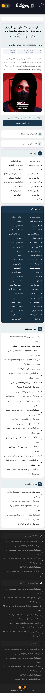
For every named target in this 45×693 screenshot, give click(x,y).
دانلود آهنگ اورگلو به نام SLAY (29, 369)
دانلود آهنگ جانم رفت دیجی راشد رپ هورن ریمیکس (24, 403)
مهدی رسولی (16, 247)
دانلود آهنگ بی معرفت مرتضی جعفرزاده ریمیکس (22, 456)
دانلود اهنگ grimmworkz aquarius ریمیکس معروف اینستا (24, 352)
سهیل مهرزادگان (15, 289)
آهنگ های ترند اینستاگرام (28, 134)
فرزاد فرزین (36, 319)
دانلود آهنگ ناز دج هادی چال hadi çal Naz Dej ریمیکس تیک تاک (23, 471)
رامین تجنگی (16, 217)
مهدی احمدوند (35, 264)
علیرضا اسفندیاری (34, 234)
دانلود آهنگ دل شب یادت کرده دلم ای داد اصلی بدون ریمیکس (23, 430)
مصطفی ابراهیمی (34, 315)
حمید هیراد (36, 238)
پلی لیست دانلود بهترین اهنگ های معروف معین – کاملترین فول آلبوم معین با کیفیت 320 (25, 625)
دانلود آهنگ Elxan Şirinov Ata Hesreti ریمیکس (23, 396)
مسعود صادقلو (35, 268)
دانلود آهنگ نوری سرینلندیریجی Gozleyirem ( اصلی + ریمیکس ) (23, 375)
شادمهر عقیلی (35, 230)
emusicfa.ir (28, 70)
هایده (19, 221)
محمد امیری (16, 298)
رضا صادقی (17, 315)
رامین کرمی (16, 306)
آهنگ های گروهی (34, 174)
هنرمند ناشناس (35, 217)
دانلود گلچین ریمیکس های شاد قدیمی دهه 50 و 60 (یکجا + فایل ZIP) (22, 634)
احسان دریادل (35, 293)
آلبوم (38, 199)
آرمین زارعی (35, 285)
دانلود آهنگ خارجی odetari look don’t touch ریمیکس (23, 339)
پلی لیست (36, 170)
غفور (19, 255)
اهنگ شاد (17, 170)
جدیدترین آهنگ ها (14, 165)
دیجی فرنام (36, 310)
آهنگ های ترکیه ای (33, 187)
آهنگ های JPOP (15, 191)
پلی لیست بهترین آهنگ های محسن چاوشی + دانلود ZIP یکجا (22, 608)
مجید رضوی (36, 225)
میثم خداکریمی (15, 285)
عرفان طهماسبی (15, 230)
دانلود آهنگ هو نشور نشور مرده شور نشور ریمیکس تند (24, 449)
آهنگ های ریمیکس (30, 144)
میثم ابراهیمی (16, 302)
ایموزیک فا (22, 62)
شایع (19, 251)
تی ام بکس (36, 289)
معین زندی (17, 259)
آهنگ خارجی (36, 195)
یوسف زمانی (35, 298)
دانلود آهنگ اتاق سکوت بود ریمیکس (27, 424)
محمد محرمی (16, 276)
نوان (38, 281)
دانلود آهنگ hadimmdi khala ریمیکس (26, 419)
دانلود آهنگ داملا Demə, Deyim (28, 387)
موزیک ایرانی (16, 161)
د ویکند (37, 272)
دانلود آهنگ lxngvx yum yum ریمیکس (26, 346)
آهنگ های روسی (34, 182)
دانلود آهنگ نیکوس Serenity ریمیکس (26, 392)
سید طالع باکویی (15, 234)
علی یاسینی (36, 247)
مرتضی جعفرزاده (34, 251)
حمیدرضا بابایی (35, 302)
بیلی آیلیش (17, 264)
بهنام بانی (17, 293)
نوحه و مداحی (35, 161)
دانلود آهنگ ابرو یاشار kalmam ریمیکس (25, 383)
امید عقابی (17, 281)
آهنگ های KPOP (34, 191)
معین (19, 238)
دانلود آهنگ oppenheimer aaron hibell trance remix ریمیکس (23, 412)
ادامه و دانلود (21, 123)
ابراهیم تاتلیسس (34, 259)
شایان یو (37, 306)
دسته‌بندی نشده (34, 165)
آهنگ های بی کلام (14, 187)
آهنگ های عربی (34, 178)
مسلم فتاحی (35, 255)
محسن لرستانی (15, 242)
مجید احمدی (16, 272)
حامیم (38, 276)
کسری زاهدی (16, 319)
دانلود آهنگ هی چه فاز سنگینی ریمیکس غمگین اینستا (23, 440)
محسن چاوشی (15, 225)
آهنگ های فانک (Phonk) (12, 174)
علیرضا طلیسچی (34, 242)
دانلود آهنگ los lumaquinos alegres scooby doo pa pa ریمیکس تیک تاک (22, 362)
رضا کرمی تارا (16, 310)
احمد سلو (17, 268)
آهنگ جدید (17, 195)
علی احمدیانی (35, 221)
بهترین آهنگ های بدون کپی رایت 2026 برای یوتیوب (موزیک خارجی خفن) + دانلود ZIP (24, 617)
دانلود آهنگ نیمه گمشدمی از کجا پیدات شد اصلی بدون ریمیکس (22, 462)
